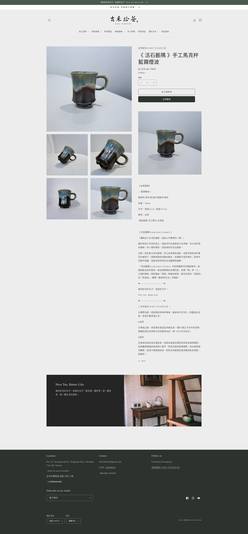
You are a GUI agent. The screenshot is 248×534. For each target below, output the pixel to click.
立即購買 (166, 99)
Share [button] (143, 361)
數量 (140, 77)
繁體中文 (72, 521)
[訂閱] (90, 498)
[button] (49, 20)
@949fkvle (111, 467)
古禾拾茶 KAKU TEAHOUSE (166, 467)
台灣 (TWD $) (54, 521)
